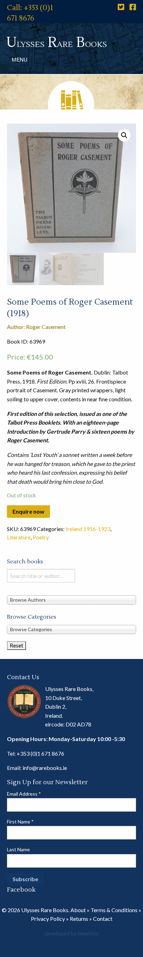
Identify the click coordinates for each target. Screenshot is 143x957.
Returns (79, 918)
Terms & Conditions (114, 910)
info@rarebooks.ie (45, 767)
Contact (102, 918)
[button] (124, 135)
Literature (19, 537)
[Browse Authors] (71, 599)
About (78, 910)
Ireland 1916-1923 (88, 528)
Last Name (18, 849)
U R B (56, 42)
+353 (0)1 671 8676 (40, 753)
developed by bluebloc (71, 933)
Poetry (41, 537)
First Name (20, 822)
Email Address (24, 794)
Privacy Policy (48, 918)
